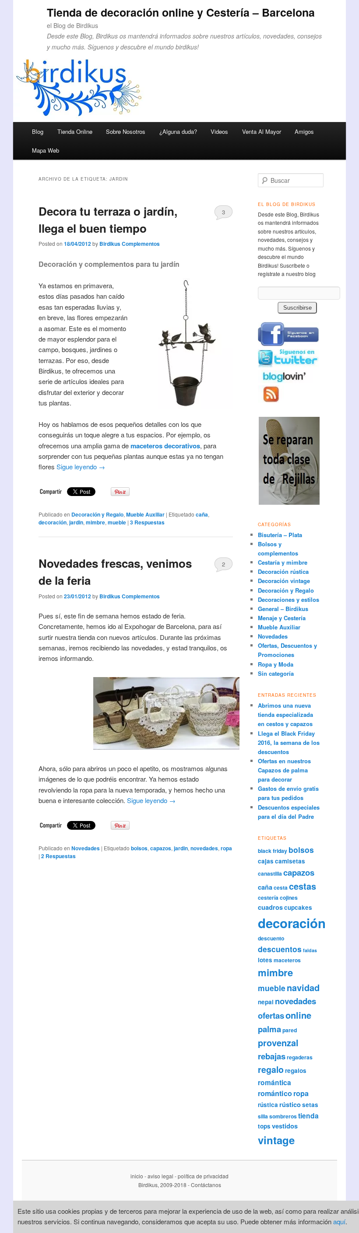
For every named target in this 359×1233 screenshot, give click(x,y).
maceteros (287, 960)
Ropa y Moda (275, 664)
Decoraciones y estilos (288, 599)
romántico (275, 1093)
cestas (302, 886)
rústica (268, 1104)
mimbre (95, 522)
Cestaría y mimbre (282, 562)
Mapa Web (45, 150)
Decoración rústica (283, 571)
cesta (281, 887)
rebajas (271, 1056)
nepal (266, 1002)
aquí (339, 1221)
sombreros (283, 1116)
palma (269, 1029)
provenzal (278, 1043)
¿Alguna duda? (178, 131)
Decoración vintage (284, 580)
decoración (53, 522)
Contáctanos (206, 1184)
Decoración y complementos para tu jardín (109, 264)
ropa (226, 848)
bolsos (139, 848)
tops (264, 1126)
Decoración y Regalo (97, 514)
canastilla (270, 873)
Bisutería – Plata (280, 535)
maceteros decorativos (165, 446)
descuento (271, 938)
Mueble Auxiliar (145, 514)
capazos (160, 848)
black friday (272, 851)
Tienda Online (74, 131)
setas (310, 1104)
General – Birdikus (283, 608)
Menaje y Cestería (282, 618)
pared (289, 1030)
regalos (295, 1070)
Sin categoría (276, 673)
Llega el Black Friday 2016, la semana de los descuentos (289, 742)
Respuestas (147, 522)
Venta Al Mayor (261, 131)
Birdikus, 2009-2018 (162, 1184)
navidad (303, 988)
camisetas (290, 861)
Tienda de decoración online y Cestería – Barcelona (181, 12)
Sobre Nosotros (125, 131)
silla (263, 1116)
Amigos (304, 131)
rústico (290, 1104)
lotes (265, 960)
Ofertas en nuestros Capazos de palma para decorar (284, 770)
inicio (136, 1176)
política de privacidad (203, 1176)
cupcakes (298, 907)
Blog (37, 131)
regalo (271, 1069)
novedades (204, 848)
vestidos (285, 1125)
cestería (268, 897)
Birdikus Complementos (129, 244)
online (298, 1015)
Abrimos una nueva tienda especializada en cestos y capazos (285, 714)
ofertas (271, 1015)
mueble (117, 522)
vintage (276, 1139)
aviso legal (160, 1176)
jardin (76, 522)
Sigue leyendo (80, 466)
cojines (289, 897)
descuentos (280, 948)
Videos (219, 131)
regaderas (300, 1057)
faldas (310, 950)
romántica (274, 1082)
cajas (266, 861)
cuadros (270, 907)
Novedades (85, 848)
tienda (308, 1116)
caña (202, 514)
